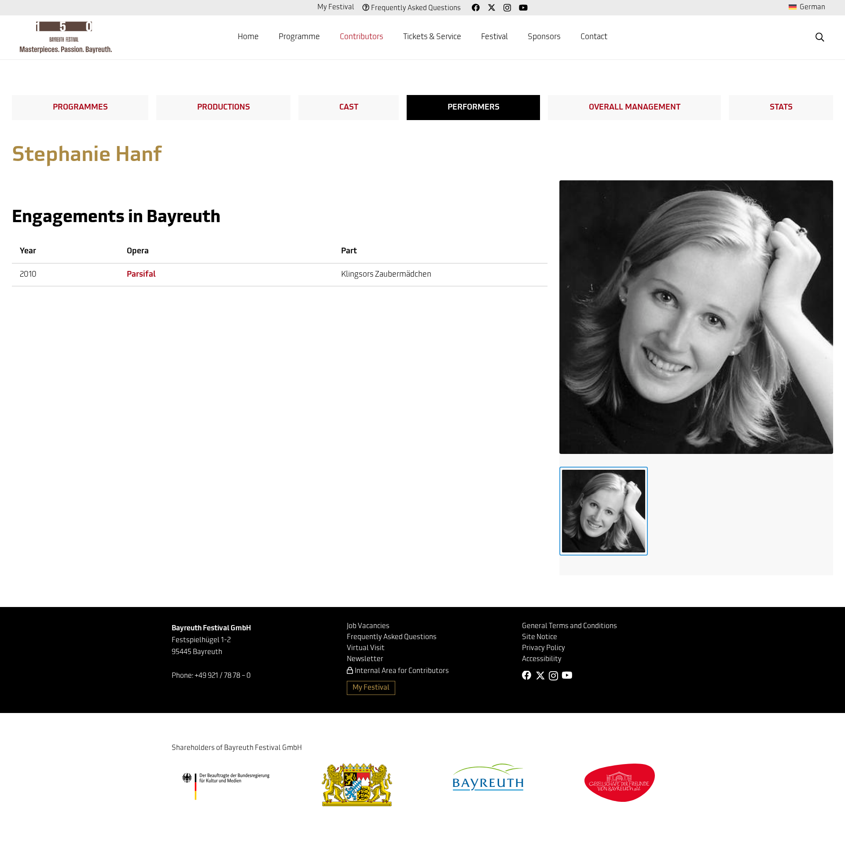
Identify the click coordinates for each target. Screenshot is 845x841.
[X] (492, 7)
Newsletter (365, 659)
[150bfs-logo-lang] (66, 37)
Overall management (634, 108)
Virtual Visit (366, 648)
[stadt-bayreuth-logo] (488, 777)
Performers (474, 108)
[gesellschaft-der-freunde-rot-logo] (619, 783)
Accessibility (542, 659)
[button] (820, 37)
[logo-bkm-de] (225, 786)
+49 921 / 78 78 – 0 (223, 676)
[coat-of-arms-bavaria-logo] (357, 785)
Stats (781, 108)
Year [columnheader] (28, 252)
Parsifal (141, 275)
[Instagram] (507, 8)
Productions (223, 108)
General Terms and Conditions (569, 626)
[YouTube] (523, 7)
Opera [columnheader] (138, 252)
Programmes (80, 108)
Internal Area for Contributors (402, 671)
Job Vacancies (368, 626)
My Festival (335, 7)
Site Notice (539, 637)
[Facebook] (476, 7)
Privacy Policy (543, 648)
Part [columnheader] (349, 252)
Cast (348, 108)
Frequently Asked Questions (416, 8)
